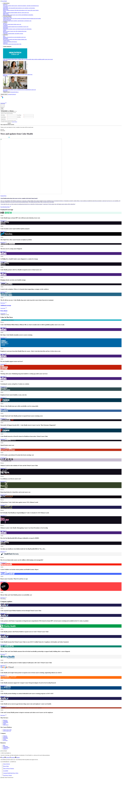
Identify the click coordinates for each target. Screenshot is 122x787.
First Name (4, 115)
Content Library (6, 747)
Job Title (20, 117)
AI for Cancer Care (7, 730)
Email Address (4, 117)
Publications (5, 746)
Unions (4, 723)
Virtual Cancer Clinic (7, 729)
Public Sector (5, 724)
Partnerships (5, 738)
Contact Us (5, 748)
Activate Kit (13, 92)
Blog (4, 745)
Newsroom (5, 740)
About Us (5, 735)
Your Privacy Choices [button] (7, 775)
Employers (5, 720)
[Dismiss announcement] (3, 105)
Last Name (20, 115)
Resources (5, 34)
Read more (3, 220)
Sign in (17, 92)
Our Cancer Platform (7, 16)
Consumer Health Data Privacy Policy (10, 773)
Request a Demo (7, 92)
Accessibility (5, 770)
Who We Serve (6, 3)
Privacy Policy (6, 766)
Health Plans (5, 722)
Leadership (5, 736)
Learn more (3, 103)
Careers (4, 739)
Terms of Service (6, 763)
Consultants (5, 721)
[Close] (2, 108)
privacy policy (14, 121)
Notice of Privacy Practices (8, 768)
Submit (9, 123)
